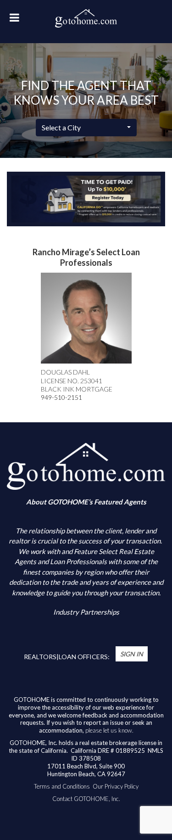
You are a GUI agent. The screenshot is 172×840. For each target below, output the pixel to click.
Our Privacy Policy (116, 786)
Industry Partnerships (86, 612)
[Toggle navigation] (14, 20)
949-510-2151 (61, 397)
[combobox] (86, 127)
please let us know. (109, 730)
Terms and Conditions (62, 786)
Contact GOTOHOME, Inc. (86, 798)
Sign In (131, 654)
